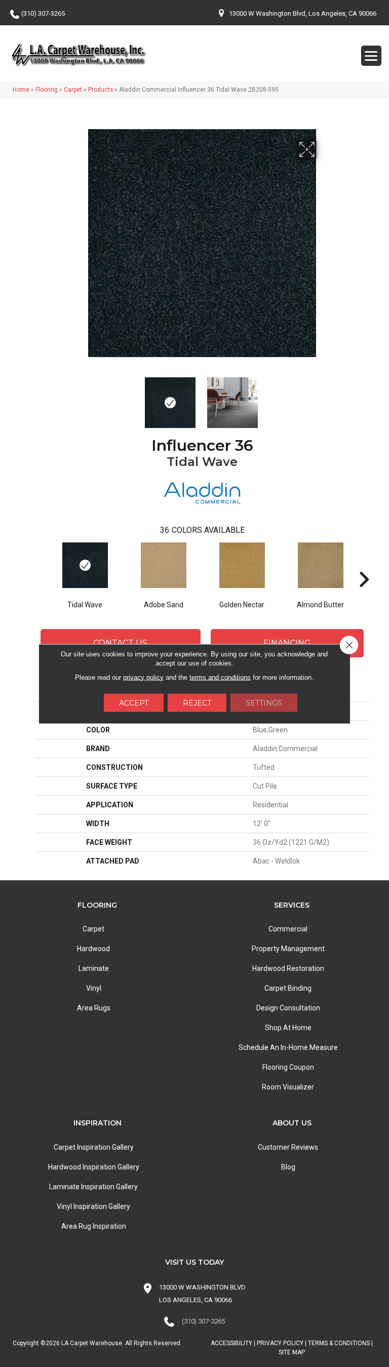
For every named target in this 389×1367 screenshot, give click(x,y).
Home (21, 89)
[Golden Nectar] (242, 565)
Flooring (46, 89)
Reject (197, 702)
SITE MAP (292, 1352)
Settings (264, 702)
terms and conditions (220, 677)
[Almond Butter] (320, 565)
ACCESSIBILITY (231, 1343)
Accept (133, 702)
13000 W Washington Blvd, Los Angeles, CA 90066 (302, 13)
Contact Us (120, 643)
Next (324, 398)
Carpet (73, 89)
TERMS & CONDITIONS (339, 1343)
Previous (80, 398)
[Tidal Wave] (85, 565)
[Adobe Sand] (163, 565)
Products (100, 89)
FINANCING (287, 643)
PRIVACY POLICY (280, 1343)
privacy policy (143, 677)
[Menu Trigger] (371, 56)
